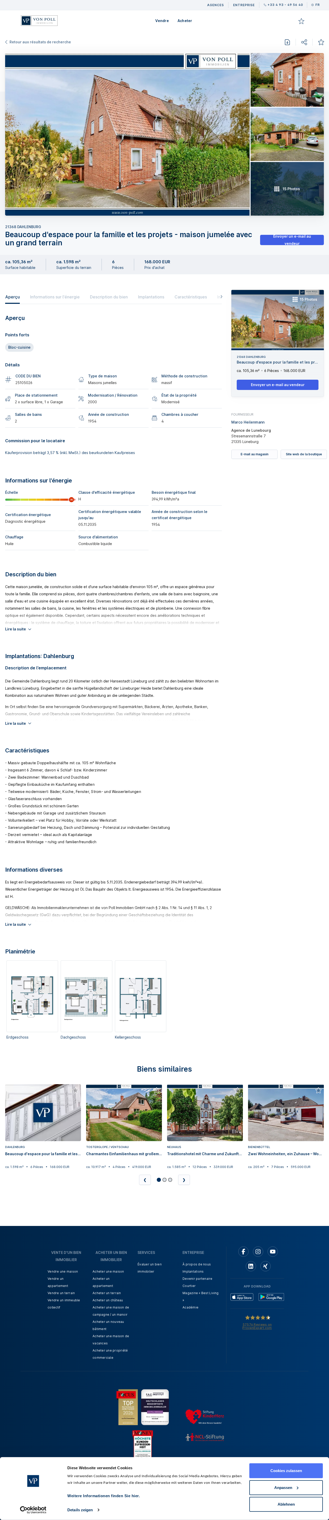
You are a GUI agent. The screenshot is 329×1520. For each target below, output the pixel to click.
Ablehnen (286, 1504)
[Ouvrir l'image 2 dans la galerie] (287, 80)
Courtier (189, 1286)
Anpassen (283, 1487)
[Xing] (265, 1266)
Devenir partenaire (197, 1279)
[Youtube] (273, 1251)
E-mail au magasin (254, 454)
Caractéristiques (191, 296)
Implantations (151, 296)
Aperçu (12, 296)
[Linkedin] (251, 1266)
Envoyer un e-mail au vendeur (292, 240)
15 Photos (308, 299)
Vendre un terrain (61, 1293)
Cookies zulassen (286, 1470)
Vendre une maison (63, 1271)
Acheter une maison (108, 1271)
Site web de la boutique (304, 454)
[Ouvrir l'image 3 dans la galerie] (287, 134)
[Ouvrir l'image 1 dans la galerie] (127, 134)
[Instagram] (258, 1251)
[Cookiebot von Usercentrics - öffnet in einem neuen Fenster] (33, 1510)
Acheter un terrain (107, 1293)
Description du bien (109, 296)
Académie (190, 1307)
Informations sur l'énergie (55, 296)
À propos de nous (196, 1264)
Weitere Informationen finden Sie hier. (103, 1496)
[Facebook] (243, 1251)
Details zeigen (80, 1510)
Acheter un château (108, 1300)
